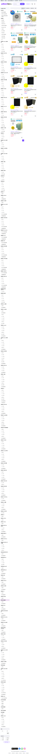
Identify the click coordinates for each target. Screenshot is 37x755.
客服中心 (10, 753)
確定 (8, 733)
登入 (28, 3)
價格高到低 (32, 8)
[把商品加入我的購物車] (22, 29)
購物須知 (17, 753)
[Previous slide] (11, 16)
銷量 (35, 8)
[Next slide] (22, 16)
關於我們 (13, 753)
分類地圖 (27, 753)
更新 (25, 751)
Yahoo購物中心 (6, 4)
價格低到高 (27, 8)
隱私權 (24, 753)
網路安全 (20, 753)
